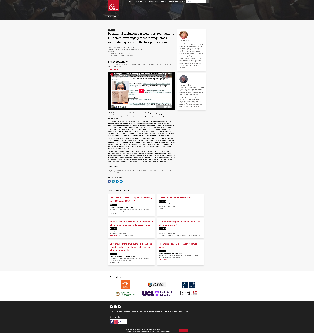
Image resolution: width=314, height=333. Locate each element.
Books (176, 1)
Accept (183, 330)
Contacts (182, 1)
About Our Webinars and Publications (127, 311)
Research (151, 1)
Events (137, 1)
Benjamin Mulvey (163, 259)
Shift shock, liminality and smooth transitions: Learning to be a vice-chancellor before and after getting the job (131, 247)
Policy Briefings (169, 1)
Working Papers (159, 1)
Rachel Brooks (113, 235)
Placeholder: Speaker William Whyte (176, 197)
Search (187, 311)
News (141, 1)
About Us (131, 1)
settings (167, 331)
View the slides (114, 69)
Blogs (145, 1)
